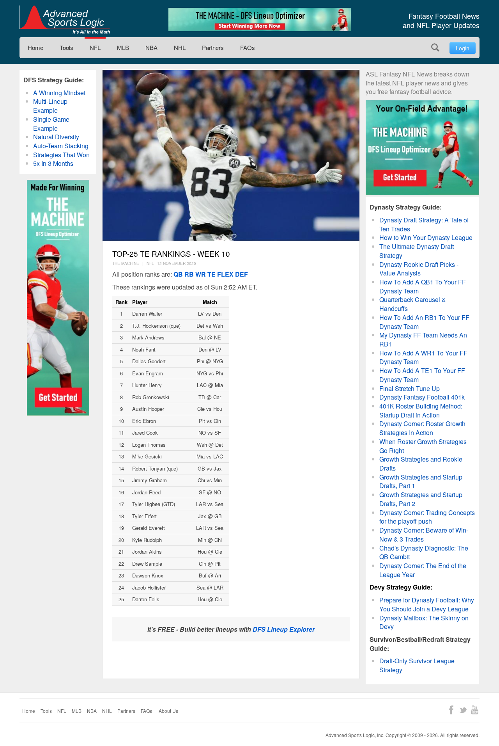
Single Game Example (51, 124)
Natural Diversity (56, 136)
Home (35, 47)
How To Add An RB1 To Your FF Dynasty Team (424, 322)
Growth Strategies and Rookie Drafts (420, 463)
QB (178, 274)
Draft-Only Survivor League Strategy (417, 665)
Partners (213, 47)
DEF (241, 274)
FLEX (225, 274)
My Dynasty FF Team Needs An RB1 (423, 339)
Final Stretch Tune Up (409, 388)
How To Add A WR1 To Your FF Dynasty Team (423, 357)
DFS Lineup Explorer (284, 629)
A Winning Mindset (59, 92)
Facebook (451, 710)
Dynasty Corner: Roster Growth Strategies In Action (422, 428)
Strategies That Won (61, 154)
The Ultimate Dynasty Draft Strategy (416, 251)
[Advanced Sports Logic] (64, 19)
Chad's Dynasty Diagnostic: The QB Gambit (423, 552)
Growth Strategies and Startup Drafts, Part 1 (420, 481)
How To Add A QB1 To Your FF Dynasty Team (422, 286)
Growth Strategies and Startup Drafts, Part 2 (420, 499)
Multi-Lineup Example (50, 106)
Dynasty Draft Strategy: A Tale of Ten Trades (424, 224)
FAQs (247, 47)
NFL (95, 47)
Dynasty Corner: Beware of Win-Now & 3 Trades (423, 535)
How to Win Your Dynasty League (425, 237)
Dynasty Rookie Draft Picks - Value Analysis (418, 269)
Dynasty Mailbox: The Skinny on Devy (424, 622)
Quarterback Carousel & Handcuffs (412, 304)
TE (211, 274)
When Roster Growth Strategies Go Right (423, 446)
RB (189, 274)
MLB (123, 47)
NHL (180, 47)
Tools (66, 47)
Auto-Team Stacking (60, 145)
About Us (168, 710)
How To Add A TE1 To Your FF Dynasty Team (422, 375)
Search (435, 47)
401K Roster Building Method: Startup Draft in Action (420, 410)
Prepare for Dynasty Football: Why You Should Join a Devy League (426, 604)
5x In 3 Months (53, 163)
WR (200, 274)
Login (462, 48)
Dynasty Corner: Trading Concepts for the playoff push (427, 517)
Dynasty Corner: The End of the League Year (422, 570)
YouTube (475, 710)
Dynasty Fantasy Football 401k (422, 397)
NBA (151, 47)
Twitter (463, 710)
